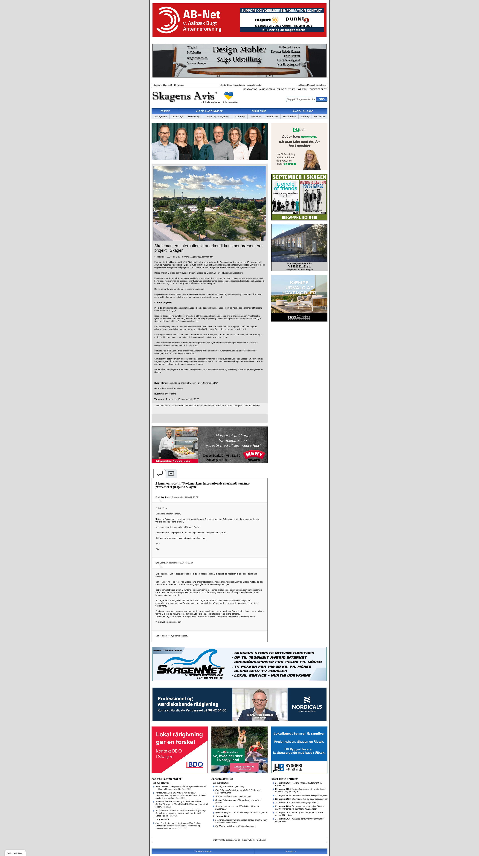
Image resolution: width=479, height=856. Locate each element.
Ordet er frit (255, 116)
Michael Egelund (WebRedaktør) (198, 257)
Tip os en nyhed (286, 89)
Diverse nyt (177, 116)
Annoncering (267, 89)
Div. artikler (319, 116)
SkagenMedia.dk (307, 85)
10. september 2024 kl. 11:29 (179, 563)
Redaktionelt (289, 116)
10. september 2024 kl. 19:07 (184, 497)
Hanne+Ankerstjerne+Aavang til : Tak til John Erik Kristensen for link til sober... (181, 804)
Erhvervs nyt (194, 116)
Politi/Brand (272, 116)
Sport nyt (305, 116)
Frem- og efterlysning (218, 116)
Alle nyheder (160, 116)
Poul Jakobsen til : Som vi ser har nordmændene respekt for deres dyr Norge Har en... (181, 813)
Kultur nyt (240, 116)
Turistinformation (203, 851)
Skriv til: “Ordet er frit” (312, 89)
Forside (165, 111)
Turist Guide (259, 111)
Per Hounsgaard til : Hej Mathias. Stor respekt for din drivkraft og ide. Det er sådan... (180, 795)
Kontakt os (250, 89)
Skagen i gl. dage (302, 111)
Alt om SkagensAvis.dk (209, 111)
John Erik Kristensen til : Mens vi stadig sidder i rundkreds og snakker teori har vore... (178, 825)
